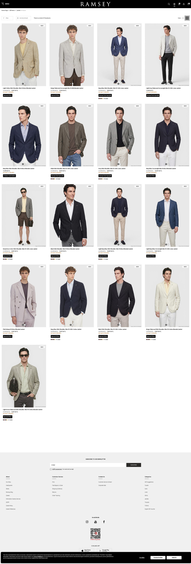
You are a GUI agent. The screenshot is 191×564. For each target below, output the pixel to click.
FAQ (53, 482)
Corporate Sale (102, 485)
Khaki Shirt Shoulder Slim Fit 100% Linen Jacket (64, 168)
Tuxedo (146, 485)
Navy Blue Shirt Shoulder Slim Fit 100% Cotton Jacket (66, 329)
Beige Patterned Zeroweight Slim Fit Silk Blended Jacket (67, 88)
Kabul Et (174, 557)
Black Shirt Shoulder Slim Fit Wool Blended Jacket (65, 249)
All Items (12, 10)
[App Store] (86, 550)
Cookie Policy (9, 505)
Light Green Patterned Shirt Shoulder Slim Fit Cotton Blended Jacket (22, 409)
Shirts (146, 495)
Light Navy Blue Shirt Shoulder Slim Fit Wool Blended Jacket (115, 249)
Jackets (147, 499)
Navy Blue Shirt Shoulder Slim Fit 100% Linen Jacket (113, 88)
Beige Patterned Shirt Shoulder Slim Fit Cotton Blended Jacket (164, 329)
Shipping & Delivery (57, 488)
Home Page (4, 10)
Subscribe (134, 465)
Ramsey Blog (9, 492)
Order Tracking (56, 495)
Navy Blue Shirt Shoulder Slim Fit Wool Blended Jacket (18, 168)
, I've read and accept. (63, 469)
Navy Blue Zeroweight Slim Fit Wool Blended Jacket (161, 168)
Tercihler (142, 557)
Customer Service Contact (105, 482)
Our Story (8, 482)
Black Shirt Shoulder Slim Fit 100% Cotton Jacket (112, 329)
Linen (146, 492)
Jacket (18, 10)
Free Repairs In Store (57, 485)
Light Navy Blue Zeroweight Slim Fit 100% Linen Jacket (161, 249)
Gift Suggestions (149, 482)
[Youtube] (95, 522)
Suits (146, 488)
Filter (7, 18)
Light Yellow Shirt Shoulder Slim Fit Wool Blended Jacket (19, 88)
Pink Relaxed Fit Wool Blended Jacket (14, 329)
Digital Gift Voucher (150, 509)
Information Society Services (13, 499)
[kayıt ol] (184, 4)
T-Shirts (147, 505)
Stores (7, 488)
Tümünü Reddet (158, 557)
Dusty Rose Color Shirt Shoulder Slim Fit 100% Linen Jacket (20, 249)
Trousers (147, 502)
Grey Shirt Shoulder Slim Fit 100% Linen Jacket (111, 168)
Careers (8, 495)
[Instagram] (87, 522)
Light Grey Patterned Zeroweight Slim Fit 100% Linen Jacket (163, 88)
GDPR (7, 502)
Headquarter (9, 485)
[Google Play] (104, 550)
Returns (54, 492)
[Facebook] (104, 522)
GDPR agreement (57, 469)
